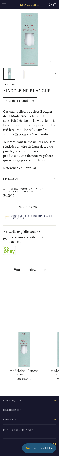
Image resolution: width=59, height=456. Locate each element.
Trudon (9, 85)
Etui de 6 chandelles (20, 101)
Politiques (12, 400)
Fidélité (10, 419)
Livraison (11, 179)
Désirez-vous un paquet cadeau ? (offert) (26, 190)
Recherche (12, 410)
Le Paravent (29, 4)
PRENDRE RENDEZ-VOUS (18, 430)
